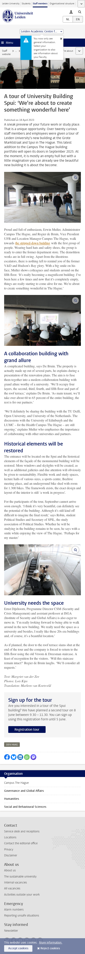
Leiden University (10, 3)
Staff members (40, 3)
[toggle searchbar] (79, 11)
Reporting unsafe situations (21, 915)
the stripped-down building (32, 243)
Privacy (8, 849)
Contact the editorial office (21, 843)
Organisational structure (62, 3)
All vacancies (12, 888)
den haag (12, 744)
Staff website (6, 52)
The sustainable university (20, 877)
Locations (10, 837)
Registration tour (26, 729)
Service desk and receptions (21, 831)
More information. (50, 943)
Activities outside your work (22, 895)
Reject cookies (50, 948)
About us (10, 870)
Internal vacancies (15, 882)
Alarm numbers (14, 910)
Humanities (11, 799)
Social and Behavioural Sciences (25, 807)
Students (26, 3)
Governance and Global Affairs (24, 791)
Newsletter (11, 931)
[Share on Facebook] (7, 757)
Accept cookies (18, 948)
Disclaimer (10, 855)
